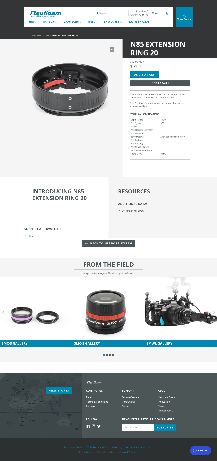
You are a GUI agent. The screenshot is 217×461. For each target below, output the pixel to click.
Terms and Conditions (138, 447)
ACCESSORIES (74, 22)
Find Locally (160, 82)
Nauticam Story (166, 397)
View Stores (59, 390)
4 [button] (113, 355)
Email (89, 397)
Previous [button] (3, 312)
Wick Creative (130, 452)
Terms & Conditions (97, 401)
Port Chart (29, 236)
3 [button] (110, 355)
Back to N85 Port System (110, 243)
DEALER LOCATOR (139, 22)
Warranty (117, 447)
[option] (36, 312)
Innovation (164, 401)
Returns (90, 406)
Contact (126, 406)
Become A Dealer (73, 447)
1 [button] (104, 355)
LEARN (94, 22)
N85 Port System (41, 35)
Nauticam (89, 452)
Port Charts (128, 401)
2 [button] (107, 355)
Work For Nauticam (97, 447)
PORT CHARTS (115, 22)
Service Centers (130, 397)
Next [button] (214, 312)
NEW (34, 22)
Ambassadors (165, 410)
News (161, 406)
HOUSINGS (52, 22)
